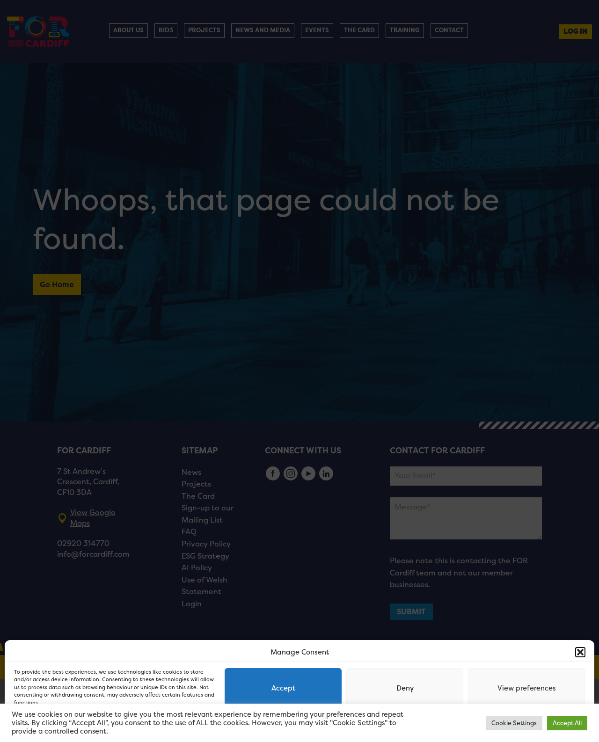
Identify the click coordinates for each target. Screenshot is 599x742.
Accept (283, 688)
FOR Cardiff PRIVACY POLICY (50, 725)
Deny (405, 688)
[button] (580, 652)
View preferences (526, 688)
